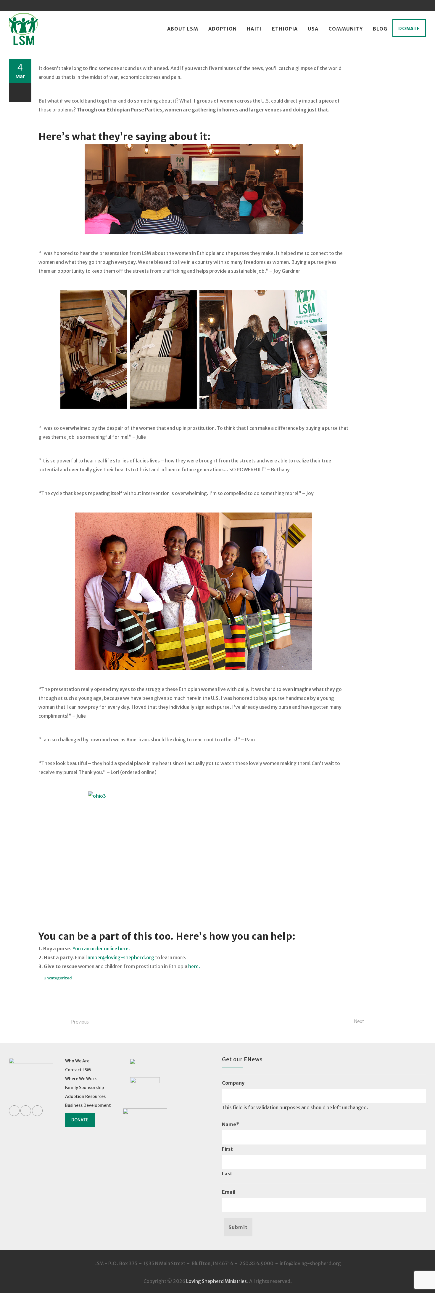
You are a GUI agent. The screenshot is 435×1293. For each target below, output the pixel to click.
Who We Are (77, 1061)
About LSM (182, 29)
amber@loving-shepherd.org (121, 957)
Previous (80, 1022)
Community (345, 29)
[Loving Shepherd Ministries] (23, 29)
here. (194, 966)
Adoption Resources (85, 1096)
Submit (238, 1227)
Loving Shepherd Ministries (216, 1281)
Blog (380, 29)
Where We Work (81, 1078)
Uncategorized (58, 978)
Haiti (254, 29)
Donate (409, 28)
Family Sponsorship (84, 1087)
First (227, 1149)
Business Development (88, 1105)
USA (313, 29)
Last (227, 1174)
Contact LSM (78, 1069)
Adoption (222, 29)
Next (359, 1021)
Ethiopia (285, 29)
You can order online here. (101, 949)
